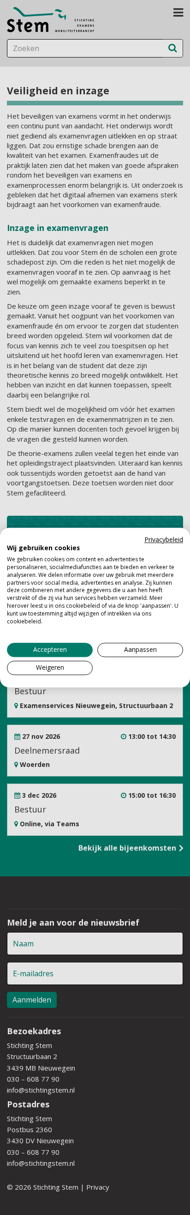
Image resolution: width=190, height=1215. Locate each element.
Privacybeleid (163, 539)
